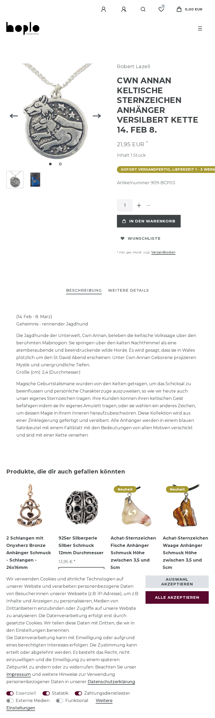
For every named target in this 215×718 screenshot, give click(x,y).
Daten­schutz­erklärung (111, 681)
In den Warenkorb (152, 221)
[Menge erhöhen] (139, 205)
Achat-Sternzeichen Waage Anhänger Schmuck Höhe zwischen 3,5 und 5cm (185, 553)
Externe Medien (33, 700)
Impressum (18, 674)
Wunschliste (144, 238)
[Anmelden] (104, 9)
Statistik (60, 693)
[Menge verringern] (148, 205)
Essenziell (26, 693)
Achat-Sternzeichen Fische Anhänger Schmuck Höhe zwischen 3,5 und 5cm (133, 553)
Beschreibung (84, 290)
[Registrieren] (124, 9)
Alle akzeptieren (177, 597)
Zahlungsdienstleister (107, 693)
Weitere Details (128, 290)
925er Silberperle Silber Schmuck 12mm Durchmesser (81, 545)
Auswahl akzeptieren (177, 581)
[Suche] (143, 9)
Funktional (76, 700)
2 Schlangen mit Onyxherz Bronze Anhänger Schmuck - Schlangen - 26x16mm (28, 553)
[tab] (84, 291)
